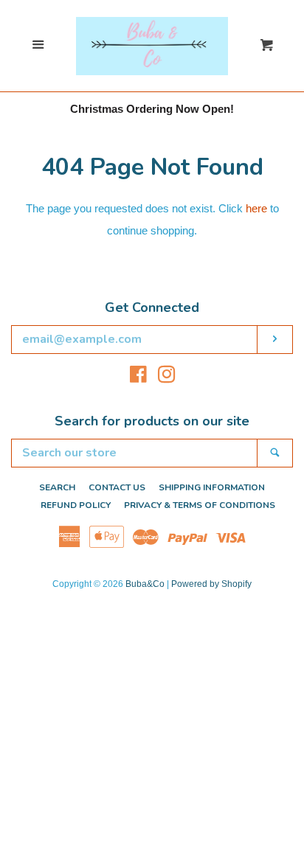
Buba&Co (145, 584)
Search (57, 487)
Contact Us (117, 487)
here (256, 208)
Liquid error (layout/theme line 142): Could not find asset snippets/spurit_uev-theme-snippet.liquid (152, 24)
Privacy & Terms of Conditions (199, 505)
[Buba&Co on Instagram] (167, 377)
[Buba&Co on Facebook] (138, 377)
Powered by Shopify (211, 584)
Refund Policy (76, 505)
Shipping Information (212, 487)
